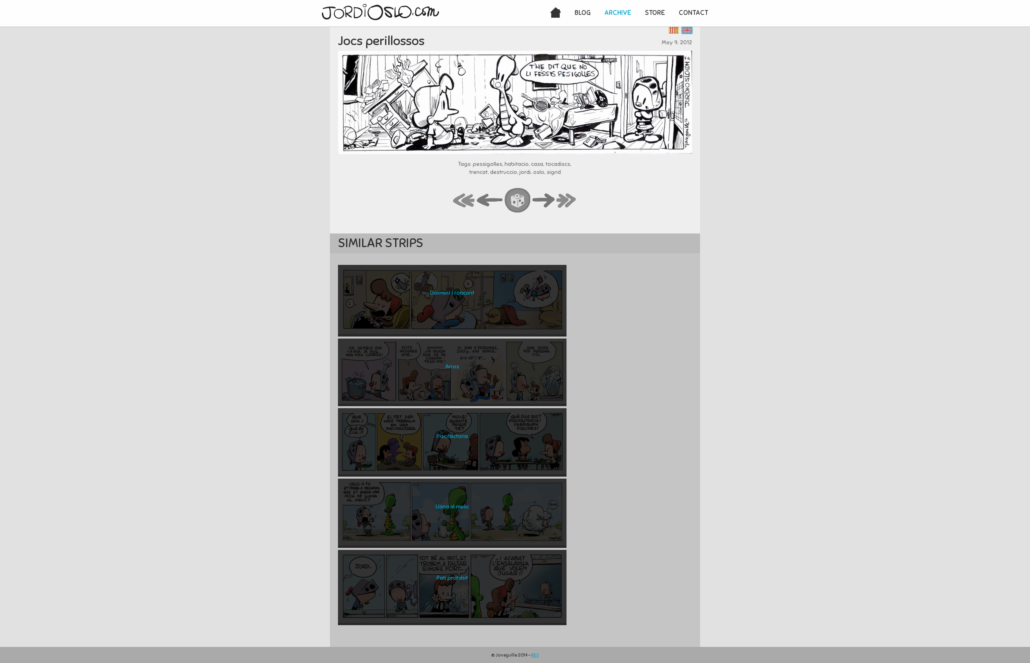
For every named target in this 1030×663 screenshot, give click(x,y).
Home (555, 13)
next (543, 201)
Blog (583, 12)
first (464, 201)
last (566, 201)
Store (655, 12)
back (490, 201)
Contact (693, 12)
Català (674, 30)
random (518, 201)
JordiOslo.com (380, 12)
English (687, 30)
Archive (617, 12)
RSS (535, 655)
